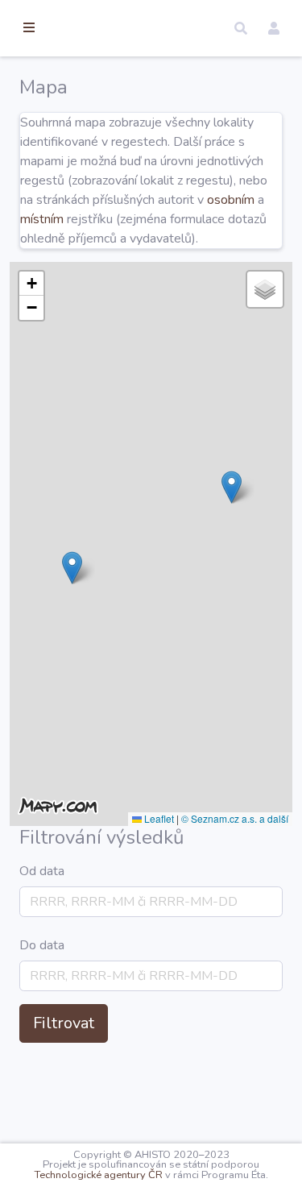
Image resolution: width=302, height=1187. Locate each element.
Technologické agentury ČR (99, 1175)
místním (42, 219)
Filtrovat (63, 1023)
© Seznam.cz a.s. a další (234, 818)
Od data (41, 871)
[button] (241, 28)
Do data (41, 945)
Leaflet (158, 818)
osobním (230, 200)
